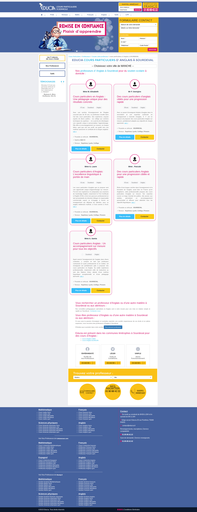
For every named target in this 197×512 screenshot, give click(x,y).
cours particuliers (99, 60)
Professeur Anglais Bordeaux (88, 467)
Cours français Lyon (85, 419)
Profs (52, 15)
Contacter (100, 149)
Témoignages (47, 81)
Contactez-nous (95, 311)
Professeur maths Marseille (47, 450)
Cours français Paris (85, 412)
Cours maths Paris (44, 412)
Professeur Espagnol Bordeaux (48, 467)
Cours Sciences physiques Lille (48, 427)
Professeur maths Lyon (46, 453)
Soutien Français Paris (85, 483)
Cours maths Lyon (44, 419)
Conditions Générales (132, 509)
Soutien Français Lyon (85, 490)
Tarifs (116, 15)
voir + (75, 131)
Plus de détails (81, 149)
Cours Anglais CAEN (89, 339)
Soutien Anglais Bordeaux (87, 503)
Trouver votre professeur (100, 56)
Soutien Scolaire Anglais (86, 496)
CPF (127, 15)
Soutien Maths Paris (45, 483)
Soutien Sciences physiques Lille (49, 500)
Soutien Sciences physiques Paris (49, 498)
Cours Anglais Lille (84, 427)
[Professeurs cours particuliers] (52, 66)
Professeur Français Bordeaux (88, 452)
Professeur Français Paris (87, 447)
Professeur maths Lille (45, 449)
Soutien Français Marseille (87, 487)
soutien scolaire (136, 70)
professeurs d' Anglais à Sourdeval (99, 70)
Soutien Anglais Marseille (87, 501)
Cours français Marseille (86, 415)
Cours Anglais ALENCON (90, 340)
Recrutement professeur (113, 327)
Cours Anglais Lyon (84, 432)
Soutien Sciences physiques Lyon (49, 505)
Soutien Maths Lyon (45, 490)
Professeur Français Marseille (88, 450)
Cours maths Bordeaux (46, 417)
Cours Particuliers (75, 56)
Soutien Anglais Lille (85, 500)
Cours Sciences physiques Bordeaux (50, 430)
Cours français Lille (84, 414)
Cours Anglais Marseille (86, 429)
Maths (77, 15)
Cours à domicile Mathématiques (49, 445)
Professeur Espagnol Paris (47, 462)
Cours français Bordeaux (86, 417)
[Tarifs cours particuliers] (52, 74)
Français (90, 15)
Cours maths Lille (44, 414)
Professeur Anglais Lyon (86, 468)
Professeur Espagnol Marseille (48, 465)
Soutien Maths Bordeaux (46, 488)
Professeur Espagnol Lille (47, 463)
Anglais (104, 15)
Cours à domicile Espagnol (47, 460)
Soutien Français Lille (85, 485)
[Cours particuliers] (52, 58)
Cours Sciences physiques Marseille (50, 429)
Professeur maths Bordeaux (47, 452)
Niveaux (65, 15)
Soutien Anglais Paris (85, 498)
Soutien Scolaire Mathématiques (49, 482)
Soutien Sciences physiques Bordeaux (51, 503)
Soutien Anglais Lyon (85, 505)
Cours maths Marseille (46, 415)
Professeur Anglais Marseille (88, 465)
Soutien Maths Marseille (46, 487)
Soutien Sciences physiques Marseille (51, 501)
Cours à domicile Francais (87, 445)
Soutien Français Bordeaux (87, 488)
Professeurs (86, 56)
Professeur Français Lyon (86, 453)
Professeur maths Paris (46, 447)
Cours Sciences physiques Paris (49, 425)
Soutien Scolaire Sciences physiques (50, 496)
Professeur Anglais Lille (86, 463)
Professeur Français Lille (86, 449)
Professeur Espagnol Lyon (47, 468)
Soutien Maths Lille (44, 485)
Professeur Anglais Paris (86, 462)
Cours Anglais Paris (85, 425)
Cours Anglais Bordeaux (86, 430)
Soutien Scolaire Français (86, 482)
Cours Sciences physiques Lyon (48, 432)
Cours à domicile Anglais (86, 460)
